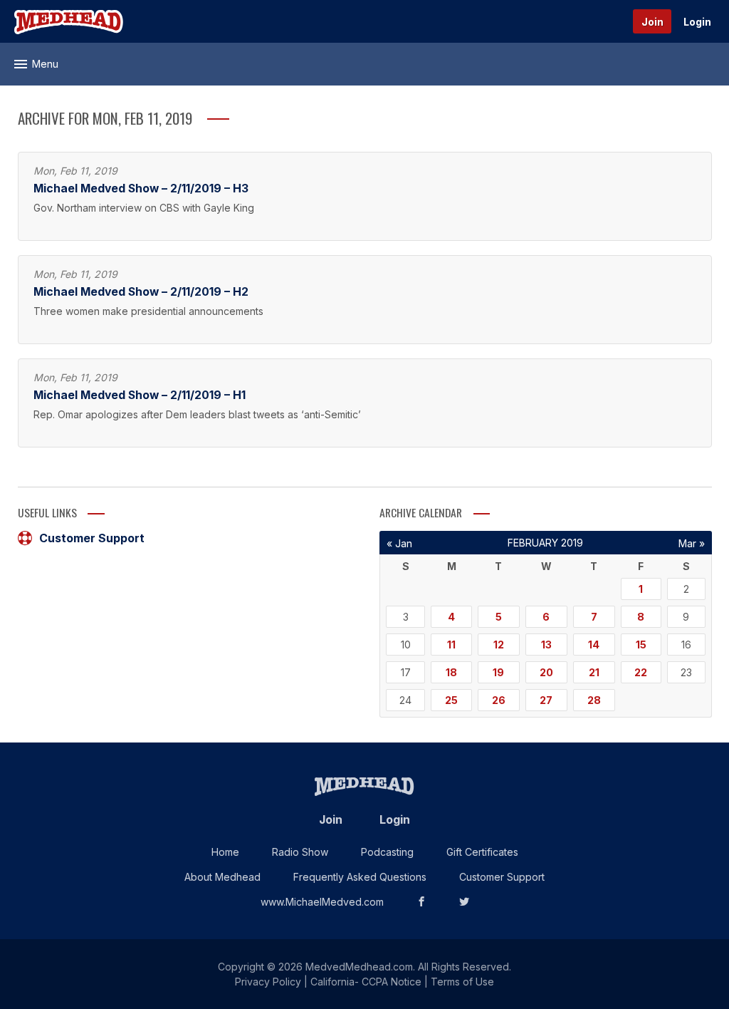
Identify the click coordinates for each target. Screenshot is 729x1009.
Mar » (691, 543)
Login (697, 22)
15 (641, 644)
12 (498, 644)
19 (498, 672)
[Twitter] (464, 901)
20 (546, 672)
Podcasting (387, 852)
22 (640, 672)
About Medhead (222, 877)
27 (546, 700)
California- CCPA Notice (365, 982)
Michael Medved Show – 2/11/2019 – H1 (139, 395)
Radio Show (300, 852)
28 (594, 700)
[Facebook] (421, 901)
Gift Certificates (482, 852)
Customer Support (92, 538)
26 (498, 700)
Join (652, 22)
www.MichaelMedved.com (322, 902)
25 (451, 700)
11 (451, 644)
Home (225, 852)
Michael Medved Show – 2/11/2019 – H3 (140, 188)
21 (594, 672)
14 (593, 644)
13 (546, 644)
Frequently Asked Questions (359, 877)
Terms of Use (462, 982)
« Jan (399, 543)
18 (451, 672)
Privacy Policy (268, 982)
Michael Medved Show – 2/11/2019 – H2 (140, 292)
